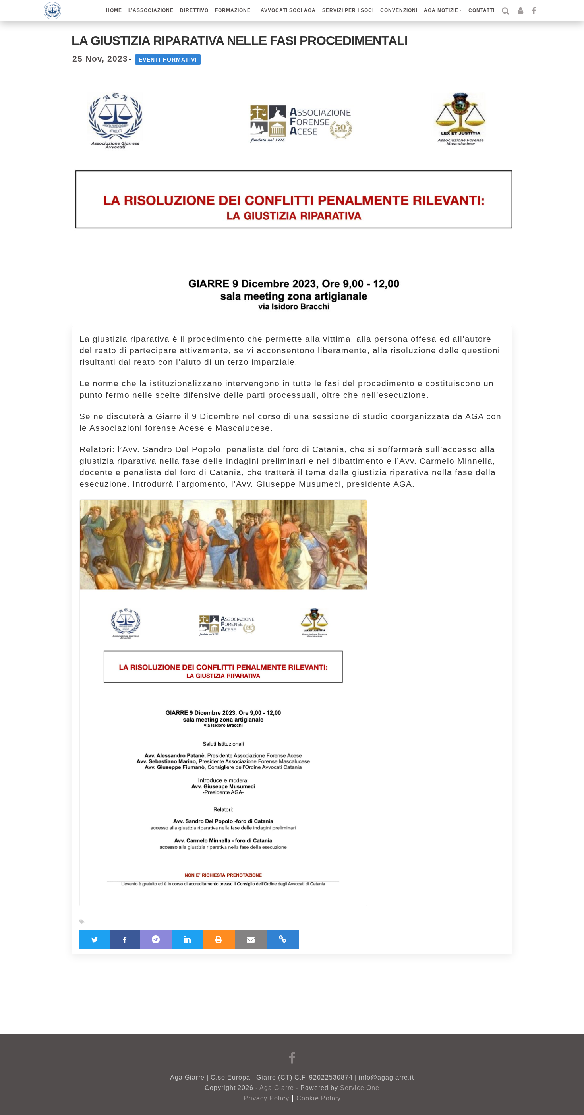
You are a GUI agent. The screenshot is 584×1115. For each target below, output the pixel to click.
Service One (359, 1087)
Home (114, 10)
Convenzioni (399, 10)
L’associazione (151, 10)
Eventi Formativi (168, 59)
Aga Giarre (276, 1087)
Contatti (481, 10)
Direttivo (194, 10)
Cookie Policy (318, 1098)
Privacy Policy (266, 1098)
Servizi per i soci (348, 10)
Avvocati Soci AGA (288, 10)
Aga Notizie (441, 10)
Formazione (233, 10)
